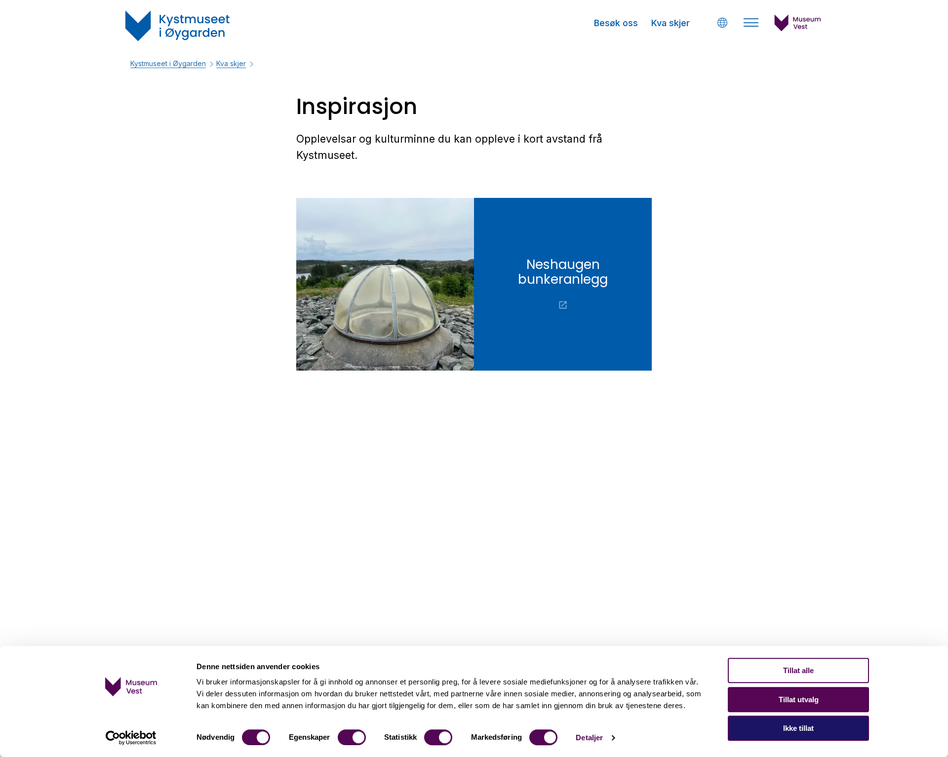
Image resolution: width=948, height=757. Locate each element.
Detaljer (589, 737)
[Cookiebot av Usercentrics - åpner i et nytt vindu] (131, 737)
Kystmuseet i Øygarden (168, 63)
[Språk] (722, 22)
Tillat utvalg (799, 699)
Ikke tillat (798, 728)
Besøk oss (616, 23)
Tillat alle (798, 670)
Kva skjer (670, 23)
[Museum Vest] (798, 29)
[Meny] (751, 22)
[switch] (352, 737)
